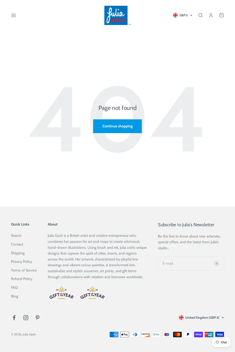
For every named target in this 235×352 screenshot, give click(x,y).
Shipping (18, 253)
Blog (14, 296)
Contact (17, 244)
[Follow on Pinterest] (37, 318)
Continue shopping (117, 126)
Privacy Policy (21, 261)
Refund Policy (21, 279)
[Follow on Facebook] (14, 318)
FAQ (14, 287)
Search (16, 235)
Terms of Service (24, 270)
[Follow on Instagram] (26, 318)
